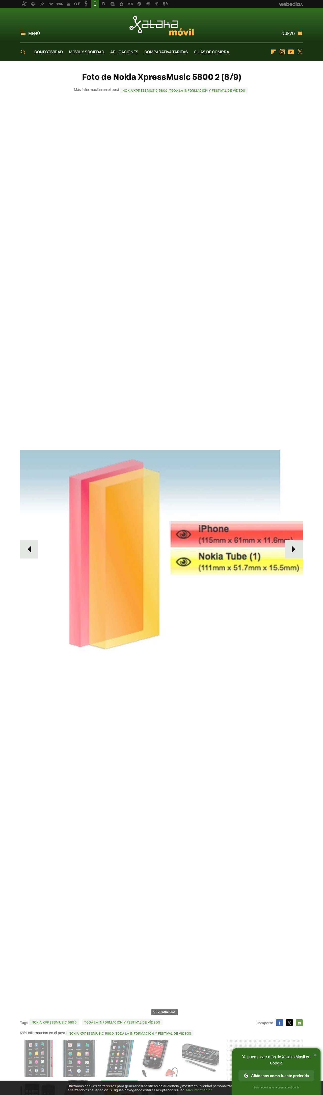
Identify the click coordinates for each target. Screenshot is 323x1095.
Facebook (279, 1022)
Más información (199, 1089)
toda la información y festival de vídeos (122, 1022)
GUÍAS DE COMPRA (211, 52)
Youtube (291, 52)
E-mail (299, 1022)
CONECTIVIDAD (48, 52)
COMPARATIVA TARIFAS (166, 52)
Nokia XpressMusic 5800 (54, 1022)
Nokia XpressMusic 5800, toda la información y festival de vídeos (183, 90)
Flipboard (273, 52)
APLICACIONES (124, 52)
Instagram (282, 52)
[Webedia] (291, 4)
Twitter (300, 52)
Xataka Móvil (162, 25)
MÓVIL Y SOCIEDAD (86, 52)
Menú (34, 33)
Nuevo (288, 33)
